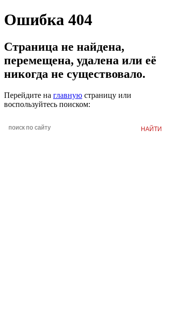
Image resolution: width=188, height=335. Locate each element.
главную (67, 95)
